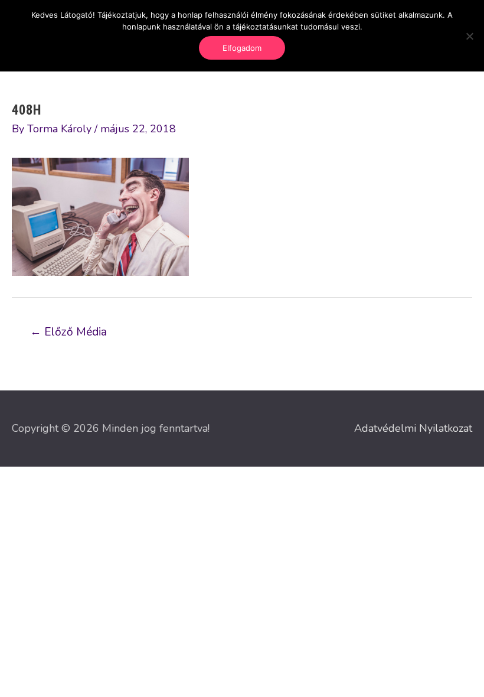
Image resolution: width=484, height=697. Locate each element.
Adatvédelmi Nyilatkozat (413, 428)
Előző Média (68, 332)
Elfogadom (242, 48)
